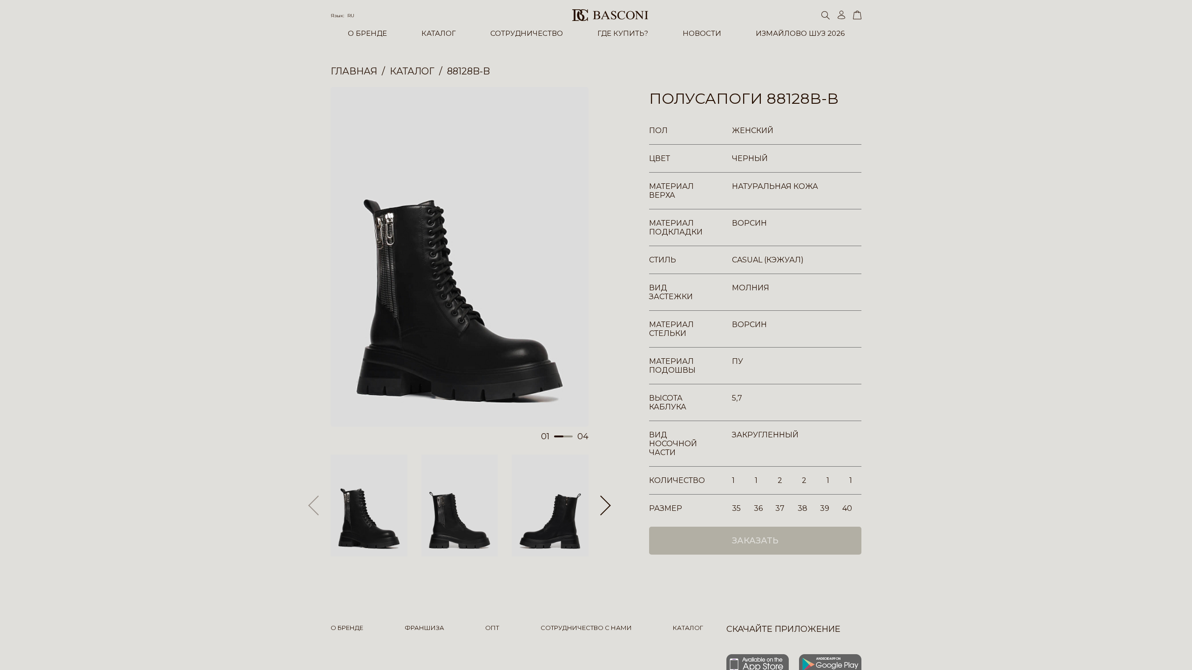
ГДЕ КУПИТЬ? (622, 33)
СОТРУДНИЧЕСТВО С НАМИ (586, 627)
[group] (460, 257)
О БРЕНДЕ (367, 33)
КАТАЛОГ (438, 33)
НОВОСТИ (702, 33)
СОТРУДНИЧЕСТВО (526, 33)
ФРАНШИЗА (424, 627)
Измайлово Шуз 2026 (800, 33)
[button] (605, 506)
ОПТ (492, 627)
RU (350, 16)
